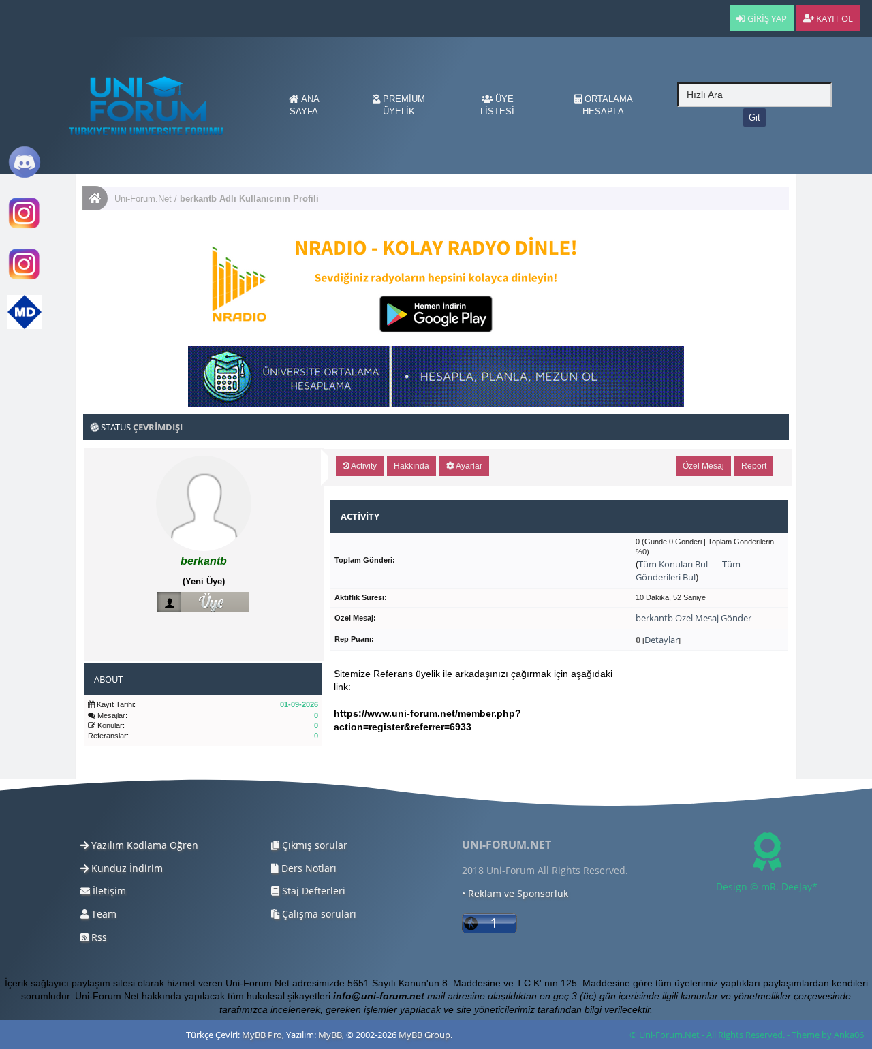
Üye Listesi (497, 105)
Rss (98, 936)
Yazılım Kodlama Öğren (143, 845)
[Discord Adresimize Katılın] (24, 176)
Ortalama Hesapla (607, 105)
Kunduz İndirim (126, 868)
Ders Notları (308, 868)
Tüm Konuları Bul (673, 564)
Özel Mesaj (703, 466)
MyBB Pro (262, 1035)
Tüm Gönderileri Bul (688, 570)
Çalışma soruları (317, 913)
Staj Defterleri (312, 890)
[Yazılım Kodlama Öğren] (24, 326)
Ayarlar (468, 466)
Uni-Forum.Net (143, 198)
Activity (363, 466)
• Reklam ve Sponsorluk (515, 893)
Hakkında (411, 466)
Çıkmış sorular (313, 845)
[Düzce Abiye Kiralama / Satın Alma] (24, 278)
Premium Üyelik (402, 105)
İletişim (108, 890)
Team (102, 913)
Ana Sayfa (305, 105)
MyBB (330, 1035)
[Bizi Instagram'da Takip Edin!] (24, 227)
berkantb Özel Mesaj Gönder (693, 618)
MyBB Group (424, 1035)
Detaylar (661, 639)
